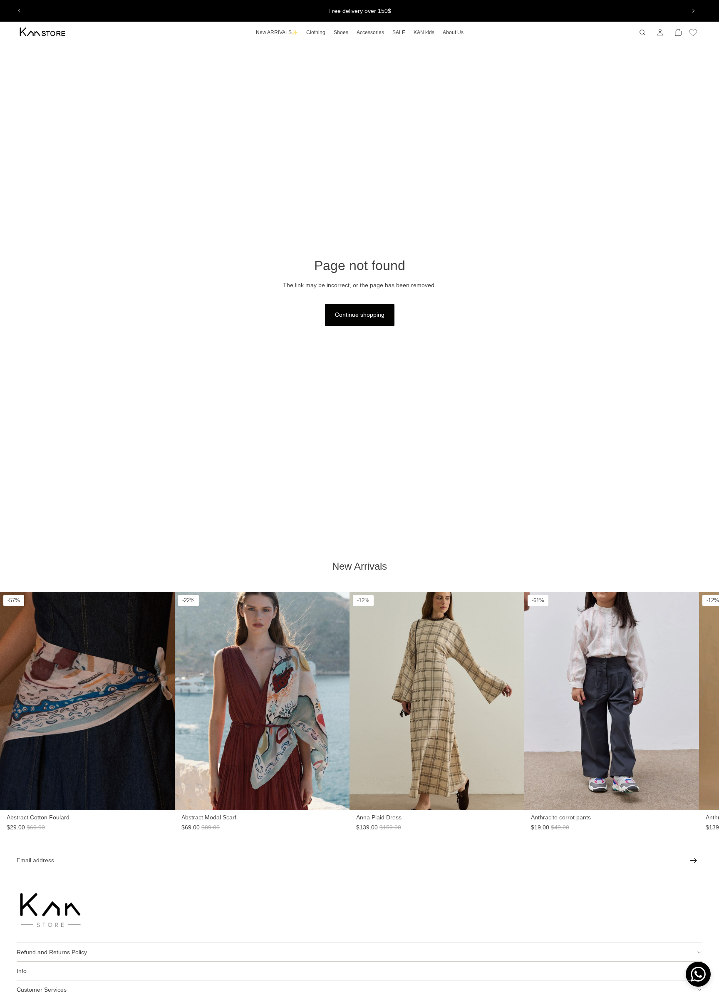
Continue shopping (359, 314)
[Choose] (518, 818)
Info (22, 971)
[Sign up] (693, 860)
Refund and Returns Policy (52, 952)
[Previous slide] (19, 11)
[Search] (642, 32)
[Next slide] (693, 11)
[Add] (161, 818)
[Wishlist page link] (693, 32)
